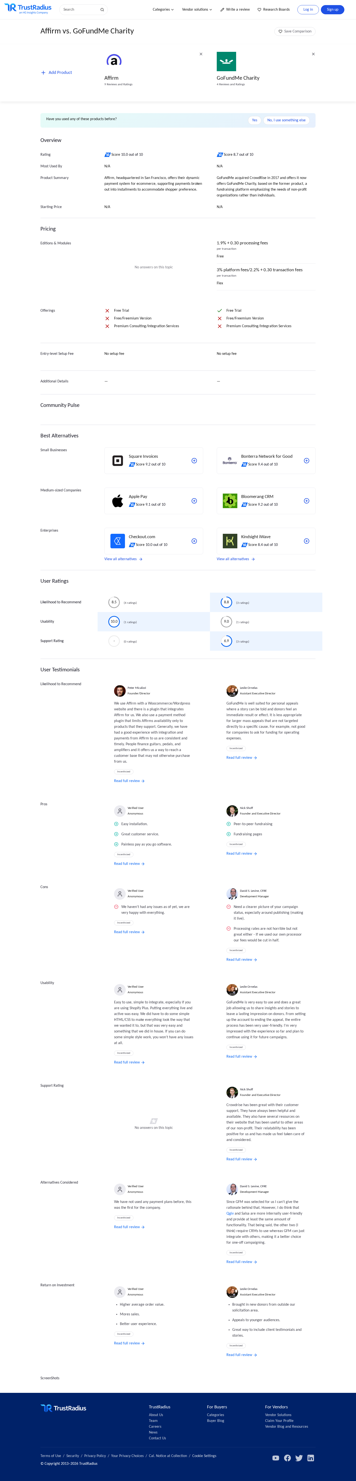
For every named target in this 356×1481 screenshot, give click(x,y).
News (153, 1432)
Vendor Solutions (278, 1415)
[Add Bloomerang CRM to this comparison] (307, 501)
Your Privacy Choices (127, 1456)
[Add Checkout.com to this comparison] (194, 541)
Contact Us (157, 1438)
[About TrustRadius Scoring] (107, 155)
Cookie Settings (204, 1456)
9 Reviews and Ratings (118, 84)
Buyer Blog (215, 1421)
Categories (161, 10)
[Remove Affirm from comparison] (201, 54)
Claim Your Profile (279, 1421)
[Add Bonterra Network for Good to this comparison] (307, 461)
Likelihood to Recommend (60, 602)
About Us (156, 1415)
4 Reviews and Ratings (231, 84)
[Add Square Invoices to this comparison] (194, 461)
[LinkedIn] (311, 1458)
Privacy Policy (95, 1456)
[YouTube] (276, 1458)
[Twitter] (299, 1458)
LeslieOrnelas (248, 688)
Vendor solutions (195, 10)
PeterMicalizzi (137, 688)
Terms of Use (50, 1456)
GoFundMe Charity (238, 78)
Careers (155, 1427)
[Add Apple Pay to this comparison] (194, 501)
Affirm (111, 78)
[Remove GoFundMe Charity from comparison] (313, 54)
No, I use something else (286, 120)
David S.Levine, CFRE (253, 890)
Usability (47, 622)
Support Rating (52, 641)
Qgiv (230, 1214)
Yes (254, 120)
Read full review (127, 781)
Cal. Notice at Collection (168, 1456)
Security (72, 1456)
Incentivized (123, 771)
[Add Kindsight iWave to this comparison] (307, 541)
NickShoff (246, 808)
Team (153, 1421)
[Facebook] (287, 1458)
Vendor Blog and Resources (286, 1427)
